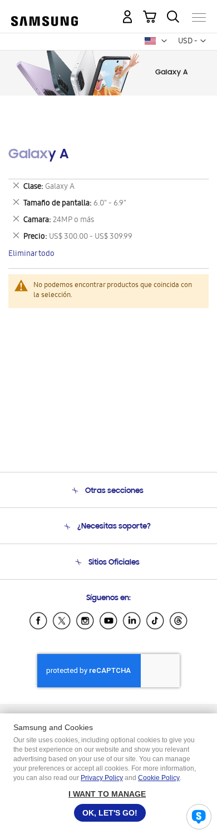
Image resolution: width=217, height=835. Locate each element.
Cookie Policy (159, 778)
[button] (164, 41)
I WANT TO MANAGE (107, 793)
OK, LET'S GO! (109, 812)
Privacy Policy (102, 778)
